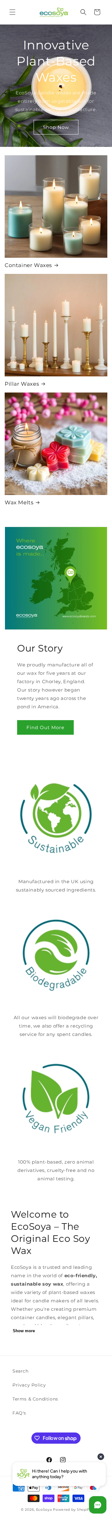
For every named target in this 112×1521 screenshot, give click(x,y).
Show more (24, 1330)
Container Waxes (28, 265)
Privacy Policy (29, 1385)
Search (20, 1371)
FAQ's (19, 1413)
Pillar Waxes (22, 384)
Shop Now (56, 127)
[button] (12, 12)
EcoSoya (44, 1509)
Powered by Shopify (72, 1509)
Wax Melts (19, 502)
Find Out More (45, 727)
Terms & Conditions (35, 1399)
